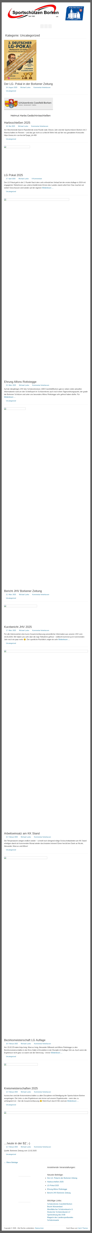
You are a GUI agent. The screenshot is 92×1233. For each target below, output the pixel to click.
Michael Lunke (25, 87)
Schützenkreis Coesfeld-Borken (59, 1204)
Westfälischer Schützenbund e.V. (60, 1209)
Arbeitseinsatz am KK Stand (22, 833)
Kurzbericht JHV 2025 (18, 626)
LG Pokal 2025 (13, 175)
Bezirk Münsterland (54, 1207)
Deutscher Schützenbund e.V (58, 1212)
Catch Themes (83, 1228)
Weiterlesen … (48, 188)
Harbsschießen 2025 (17, 122)
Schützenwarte (53, 1220)
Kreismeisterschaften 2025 (21, 1088)
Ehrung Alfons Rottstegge (20, 381)
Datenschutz (39, 1228)
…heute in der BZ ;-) (17, 1143)
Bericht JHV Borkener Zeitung (23, 591)
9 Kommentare (37, 179)
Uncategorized (11, 91)
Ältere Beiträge (11, 1162)
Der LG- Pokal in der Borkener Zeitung (28, 83)
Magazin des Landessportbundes (60, 1217)
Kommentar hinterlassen (42, 87)
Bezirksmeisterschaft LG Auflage (24, 1040)
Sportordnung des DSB (56, 1215)
